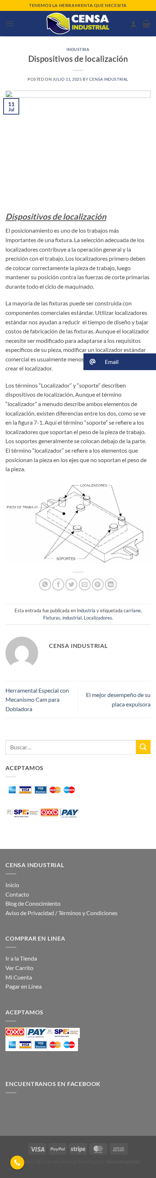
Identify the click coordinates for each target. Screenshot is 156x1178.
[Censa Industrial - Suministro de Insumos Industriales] (78, 23)
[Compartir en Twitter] (71, 584)
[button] (9, 23)
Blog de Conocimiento (33, 903)
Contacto (17, 894)
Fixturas (51, 618)
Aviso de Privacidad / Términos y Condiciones (61, 912)
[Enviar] (143, 747)
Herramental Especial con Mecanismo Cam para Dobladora (37, 699)
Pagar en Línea (23, 986)
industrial (72, 618)
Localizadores (98, 618)
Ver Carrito (19, 967)
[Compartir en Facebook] (58, 584)
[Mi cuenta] (133, 24)
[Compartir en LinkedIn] (111, 584)
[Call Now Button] (17, 1162)
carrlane (132, 610)
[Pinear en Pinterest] (98, 584)
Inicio (12, 884)
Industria (77, 49)
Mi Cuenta (18, 977)
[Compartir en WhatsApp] (45, 584)
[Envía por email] (85, 584)
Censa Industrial (108, 79)
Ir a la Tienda (21, 958)
